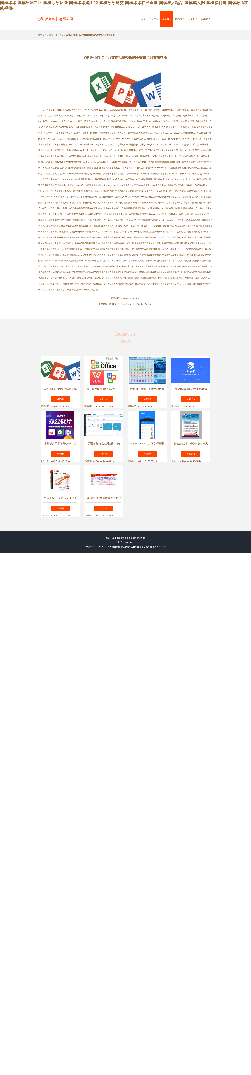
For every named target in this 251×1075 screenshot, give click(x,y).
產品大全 (167, 19)
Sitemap (163, 547)
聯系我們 (180, 19)
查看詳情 (60, 399)
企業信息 (193, 19)
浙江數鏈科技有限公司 (55, 19)
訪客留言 (206, 19)
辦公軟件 (116, 547)
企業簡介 (153, 19)
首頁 (143, 19)
